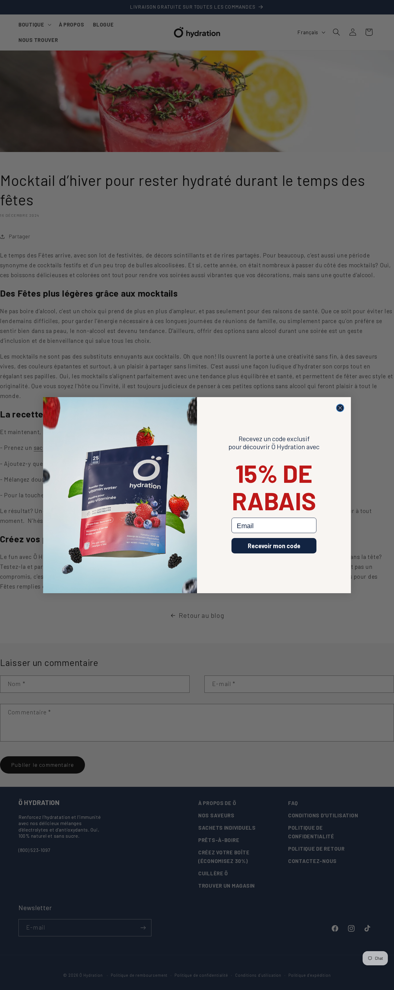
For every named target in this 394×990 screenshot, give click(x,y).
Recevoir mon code (274, 545)
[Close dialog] (340, 408)
